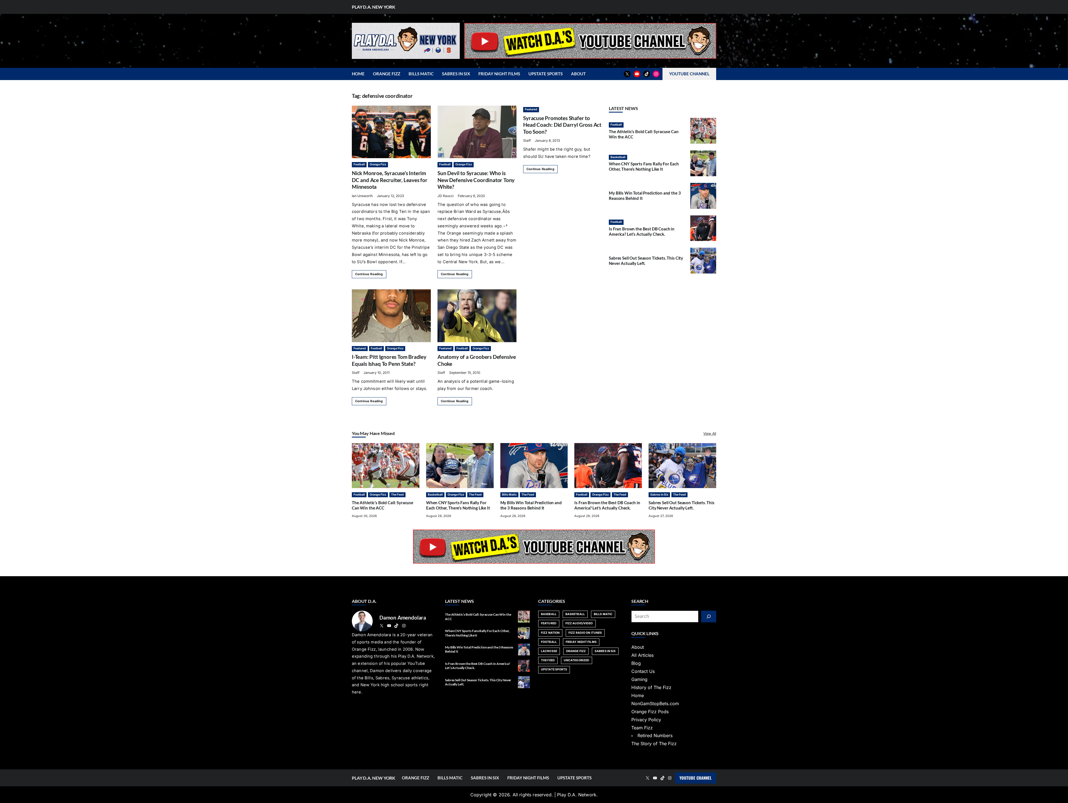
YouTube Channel (695, 778)
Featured (531, 109)
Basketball (618, 157)
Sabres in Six (659, 494)
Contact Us (643, 671)
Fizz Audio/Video (579, 623)
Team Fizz (642, 727)
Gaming (639, 679)
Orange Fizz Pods (650, 711)
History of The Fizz (651, 687)
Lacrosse (549, 651)
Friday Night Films (581, 642)
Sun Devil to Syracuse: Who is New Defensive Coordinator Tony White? (476, 180)
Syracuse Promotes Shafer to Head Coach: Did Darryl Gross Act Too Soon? (562, 125)
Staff (527, 140)
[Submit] (708, 616)
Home (637, 695)
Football (359, 164)
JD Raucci (445, 196)
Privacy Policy (646, 719)
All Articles (642, 655)
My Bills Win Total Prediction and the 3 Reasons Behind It (531, 505)
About (637, 647)
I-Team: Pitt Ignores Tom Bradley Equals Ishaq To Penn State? (389, 360)
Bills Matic (509, 494)
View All (709, 433)
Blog (636, 663)
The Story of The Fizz (654, 743)
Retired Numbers (655, 735)
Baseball (549, 614)
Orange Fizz (378, 164)
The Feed (397, 494)
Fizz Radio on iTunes (585, 633)
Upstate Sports (554, 669)
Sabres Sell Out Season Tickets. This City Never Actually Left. (682, 505)
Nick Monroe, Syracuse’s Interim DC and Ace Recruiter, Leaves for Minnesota (389, 180)
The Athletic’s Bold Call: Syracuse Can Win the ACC (382, 505)
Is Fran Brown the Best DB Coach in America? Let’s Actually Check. (641, 231)
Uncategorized (576, 660)
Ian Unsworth (362, 196)
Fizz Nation (550, 633)
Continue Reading (369, 274)
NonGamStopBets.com (655, 703)
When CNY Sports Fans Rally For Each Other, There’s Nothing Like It (644, 166)
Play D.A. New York (373, 6)
